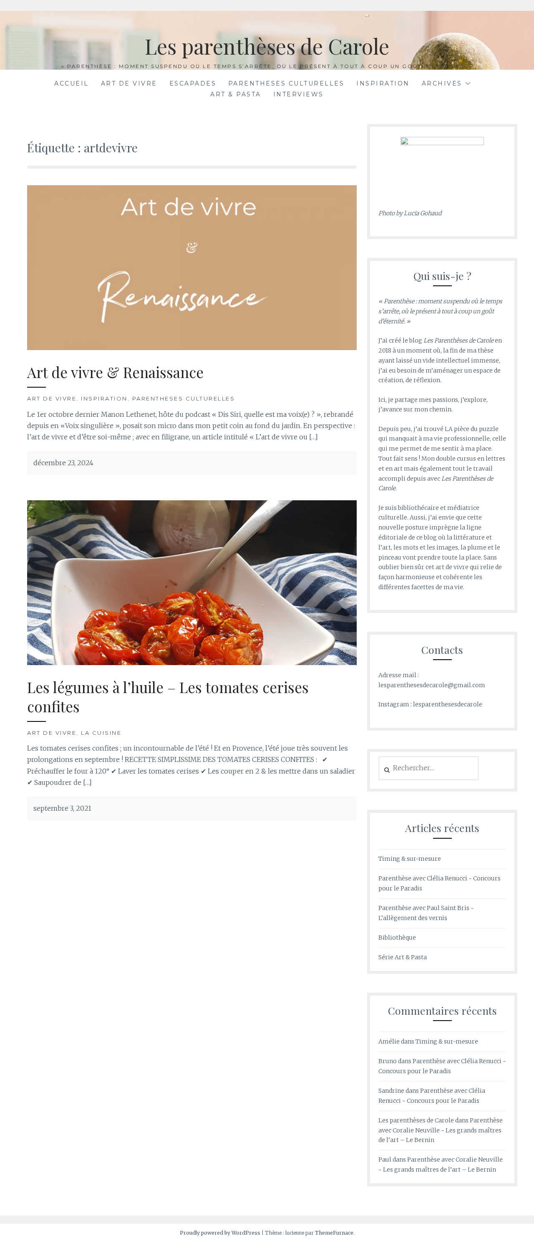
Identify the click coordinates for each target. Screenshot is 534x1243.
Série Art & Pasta (402, 957)
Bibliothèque (397, 937)
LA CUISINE (101, 732)
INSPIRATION (383, 83)
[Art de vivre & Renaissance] (192, 267)
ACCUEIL (71, 83)
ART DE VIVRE (129, 83)
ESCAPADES (193, 83)
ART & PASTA (235, 94)
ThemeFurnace (334, 1233)
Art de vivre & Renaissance (115, 372)
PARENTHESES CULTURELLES (286, 83)
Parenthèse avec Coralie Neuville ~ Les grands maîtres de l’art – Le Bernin (440, 1130)
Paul (384, 1159)
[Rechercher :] (428, 768)
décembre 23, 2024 (63, 463)
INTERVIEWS (298, 94)
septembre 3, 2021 (62, 808)
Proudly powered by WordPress (220, 1233)
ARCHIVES (442, 83)
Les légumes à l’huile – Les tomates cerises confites (168, 696)
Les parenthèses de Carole (267, 46)
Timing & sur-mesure (409, 858)
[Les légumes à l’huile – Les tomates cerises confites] (192, 582)
